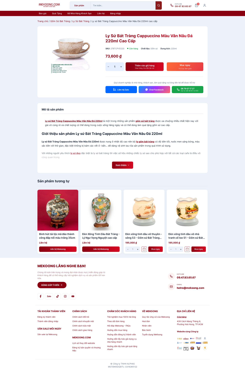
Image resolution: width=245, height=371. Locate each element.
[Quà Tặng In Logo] (205, 348)
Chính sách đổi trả (80, 317)
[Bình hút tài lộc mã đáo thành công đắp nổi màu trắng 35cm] (57, 210)
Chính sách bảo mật (81, 325)
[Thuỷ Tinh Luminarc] (198, 342)
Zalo (49, 296)
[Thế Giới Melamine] (186, 338)
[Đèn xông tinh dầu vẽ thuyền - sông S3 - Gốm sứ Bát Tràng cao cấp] (144, 210)
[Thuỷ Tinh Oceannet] (198, 338)
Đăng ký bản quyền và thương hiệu (86, 349)
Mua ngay (155, 249)
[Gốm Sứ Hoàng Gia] (179, 338)
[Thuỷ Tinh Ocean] (179, 348)
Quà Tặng (57, 13)
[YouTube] (73, 296)
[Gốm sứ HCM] (186, 342)
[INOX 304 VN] (186, 348)
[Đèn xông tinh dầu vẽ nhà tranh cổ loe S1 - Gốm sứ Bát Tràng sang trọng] (187, 210)
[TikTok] (57, 296)
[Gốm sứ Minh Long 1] (179, 342)
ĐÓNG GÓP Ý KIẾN (50, 285)
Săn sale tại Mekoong (47, 334)
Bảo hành (146, 330)
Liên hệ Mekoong (58, 249)
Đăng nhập (115, 13)
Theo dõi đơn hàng (116, 321)
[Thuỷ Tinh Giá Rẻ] (192, 342)
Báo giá (42, 13)
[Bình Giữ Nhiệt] (192, 338)
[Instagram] (65, 296)
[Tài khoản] (205, 5)
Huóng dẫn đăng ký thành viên (121, 334)
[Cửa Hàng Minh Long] (205, 338)
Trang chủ (42, 21)
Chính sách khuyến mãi (83, 321)
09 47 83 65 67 (183, 6)
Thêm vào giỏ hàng (144, 66)
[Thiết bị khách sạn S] (198, 348)
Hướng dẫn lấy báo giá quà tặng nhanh (122, 347)
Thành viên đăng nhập (47, 321)
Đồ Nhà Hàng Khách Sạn (79, 13)
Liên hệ (100, 13)
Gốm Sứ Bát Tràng (60, 21)
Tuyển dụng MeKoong (152, 334)
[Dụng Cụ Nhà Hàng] (192, 348)
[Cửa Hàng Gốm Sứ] (205, 342)
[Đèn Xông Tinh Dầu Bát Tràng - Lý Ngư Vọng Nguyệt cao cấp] (101, 210)
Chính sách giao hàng (82, 330)
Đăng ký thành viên (46, 317)
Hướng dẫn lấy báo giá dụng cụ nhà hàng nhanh (122, 340)
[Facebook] (40, 296)
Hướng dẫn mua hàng (117, 330)
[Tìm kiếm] (159, 5)
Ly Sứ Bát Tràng (80, 21)
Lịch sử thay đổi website (83, 343)
